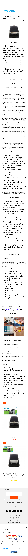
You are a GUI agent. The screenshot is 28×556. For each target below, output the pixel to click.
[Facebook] (7, 511)
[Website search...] (24, 10)
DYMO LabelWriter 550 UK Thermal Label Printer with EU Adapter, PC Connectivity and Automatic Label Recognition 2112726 (14, 435)
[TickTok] (18, 511)
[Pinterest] (10, 511)
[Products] (2, 11)
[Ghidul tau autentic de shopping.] (5, 549)
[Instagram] (20, 511)
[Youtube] (12, 511)
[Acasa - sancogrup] (9, 11)
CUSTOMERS (4, 529)
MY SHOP (4, 527)
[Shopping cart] (26, 10)
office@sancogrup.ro (15, 522)
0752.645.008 (14, 520)
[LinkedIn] (15, 511)
